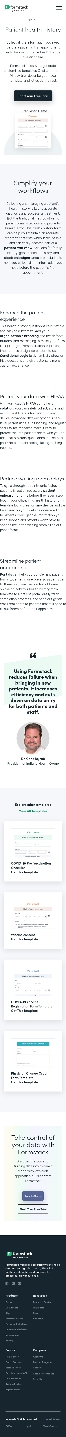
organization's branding (19, 336)
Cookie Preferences (43, 1373)
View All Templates (33, 811)
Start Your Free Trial (33, 96)
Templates (32, 20)
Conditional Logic (14, 356)
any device (44, 505)
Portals (6, 574)
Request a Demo (35, 111)
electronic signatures (21, 258)
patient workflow (18, 248)
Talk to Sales (33, 1196)
